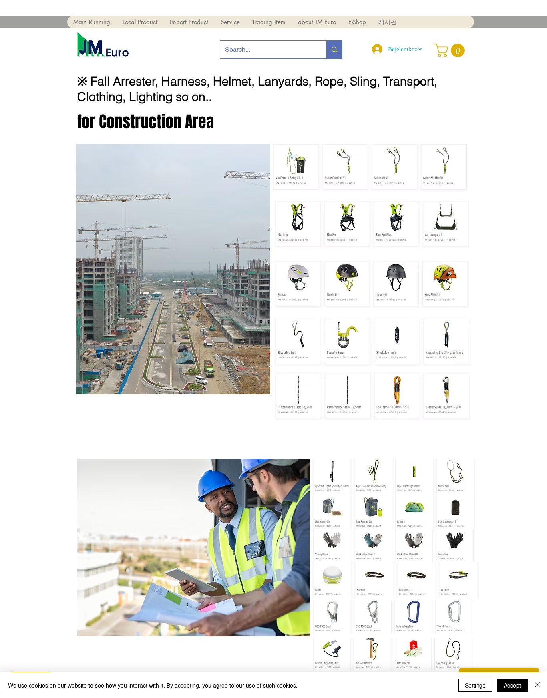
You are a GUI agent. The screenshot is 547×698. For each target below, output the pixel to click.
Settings (475, 685)
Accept (512, 685)
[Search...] (334, 49)
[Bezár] (537, 685)
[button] (91, 22)
